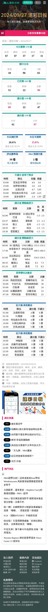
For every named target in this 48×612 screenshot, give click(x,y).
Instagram (38, 564)
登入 (38, 2)
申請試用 (7, 561)
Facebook (38, 561)
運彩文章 (23, 567)
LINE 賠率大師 (9, 570)
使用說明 (23, 572)
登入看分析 (12, 163)
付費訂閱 (7, 564)
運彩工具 (23, 570)
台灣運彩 (20, 583)
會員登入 (7, 567)
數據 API (7, 572)
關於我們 (35, 567)
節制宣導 (35, 572)
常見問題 (35, 570)
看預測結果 (35, 163)
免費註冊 (28, 2)
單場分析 (23, 561)
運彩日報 (23, 564)
